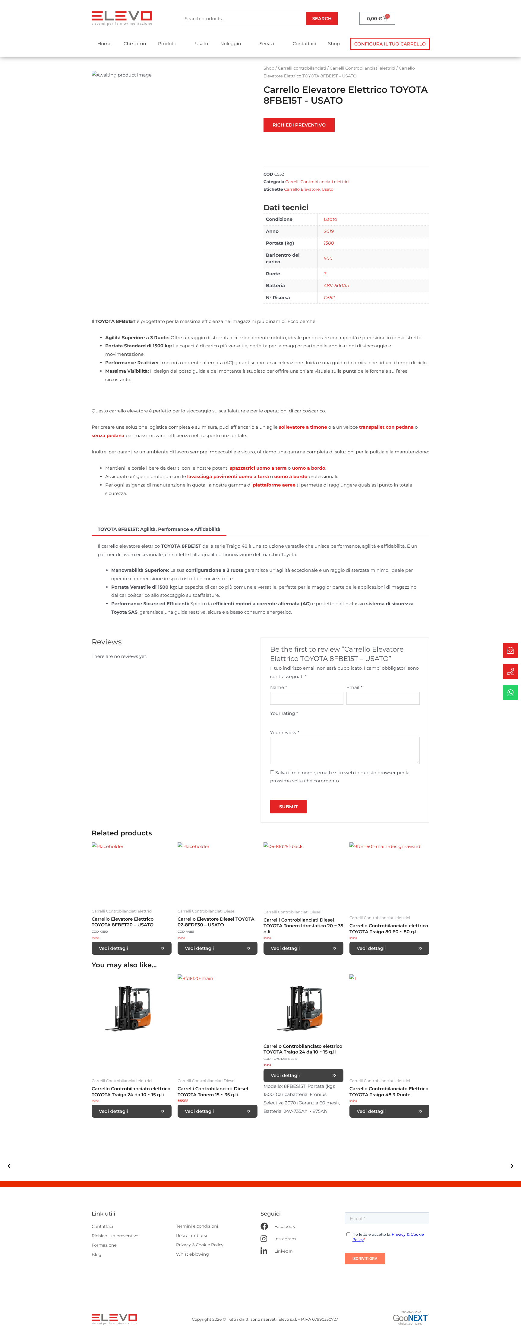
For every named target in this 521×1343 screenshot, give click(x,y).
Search (322, 18)
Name (278, 687)
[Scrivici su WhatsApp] (510, 692)
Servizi (267, 43)
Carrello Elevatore (302, 189)
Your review (284, 732)
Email (354, 687)
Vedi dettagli (113, 948)
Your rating (284, 713)
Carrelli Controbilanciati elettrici (362, 68)
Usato (201, 43)
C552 (329, 297)
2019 (329, 231)
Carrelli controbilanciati (302, 68)
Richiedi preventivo (299, 125)
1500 (329, 243)
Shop (334, 43)
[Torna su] (510, 1332)
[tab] (159, 529)
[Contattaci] (510, 650)
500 (328, 258)
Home (104, 43)
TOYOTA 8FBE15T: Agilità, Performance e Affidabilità (159, 529)
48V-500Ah (336, 285)
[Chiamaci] (510, 671)
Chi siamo (135, 43)
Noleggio (230, 43)
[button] (390, 44)
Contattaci (304, 43)
